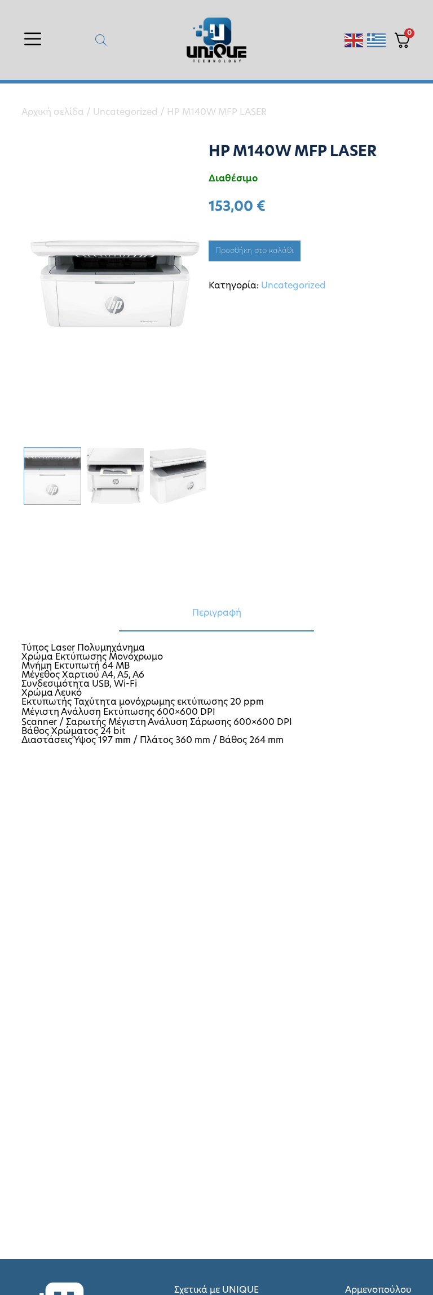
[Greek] (377, 40)
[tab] (216, 614)
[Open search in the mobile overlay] (101, 40)
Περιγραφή (216, 613)
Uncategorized (125, 112)
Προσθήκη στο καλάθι (254, 251)
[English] (354, 40)
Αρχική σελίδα (52, 112)
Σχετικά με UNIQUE (216, 1290)
